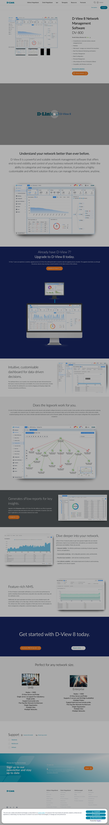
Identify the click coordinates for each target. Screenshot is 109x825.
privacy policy (41, 812)
